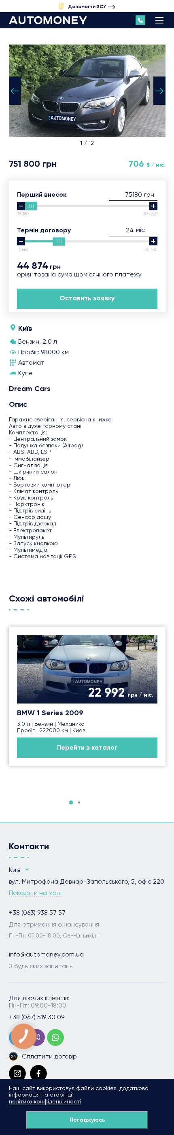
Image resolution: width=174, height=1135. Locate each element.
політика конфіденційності (45, 1101)
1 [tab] (71, 802)
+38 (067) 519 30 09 (36, 1017)
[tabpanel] (87, 696)
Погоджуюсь (87, 1119)
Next (159, 91)
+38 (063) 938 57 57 (37, 912)
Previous (15, 91)
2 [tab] (79, 802)
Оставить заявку (87, 298)
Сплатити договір (49, 1056)
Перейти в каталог (87, 747)
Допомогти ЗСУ (87, 6)
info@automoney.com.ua (46, 954)
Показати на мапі (35, 893)
